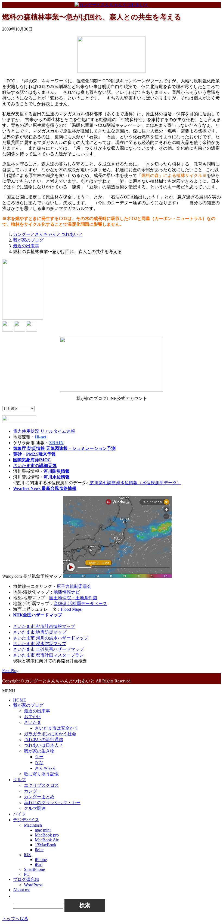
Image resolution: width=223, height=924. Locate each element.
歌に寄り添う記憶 (41, 774)
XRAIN (56, 442)
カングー (32, 791)
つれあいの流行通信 (43, 739)
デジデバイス (26, 819)
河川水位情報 (57, 477)
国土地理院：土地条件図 (73, 597)
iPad (38, 864)
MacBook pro (47, 835)
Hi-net (40, 437)
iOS (27, 854)
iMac (39, 849)
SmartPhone (34, 869)
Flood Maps (71, 609)
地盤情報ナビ (67, 592)
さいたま (32, 722)
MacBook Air (46, 840)
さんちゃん (46, 768)
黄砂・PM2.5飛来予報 (34, 454)
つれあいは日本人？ (43, 745)
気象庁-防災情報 (29, 448)
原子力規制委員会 (74, 586)
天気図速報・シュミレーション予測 (81, 448)
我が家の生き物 (39, 751)
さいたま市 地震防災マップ (39, 632)
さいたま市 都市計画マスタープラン (48, 655)
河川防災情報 (57, 471)
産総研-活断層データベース (80, 603)
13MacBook (45, 844)
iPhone (41, 859)
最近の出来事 (37, 711)
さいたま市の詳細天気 (35, 465)
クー (39, 756)
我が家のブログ (28, 705)
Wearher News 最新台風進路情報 (44, 488)
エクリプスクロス (41, 785)
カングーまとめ (39, 796)
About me (21, 889)
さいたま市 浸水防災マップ (39, 643)
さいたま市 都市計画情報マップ (44, 626)
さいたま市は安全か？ (56, 728)
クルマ (19, 779)
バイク (19, 814)
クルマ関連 (35, 808)
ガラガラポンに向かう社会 (50, 734)
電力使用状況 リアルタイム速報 (44, 431)
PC (26, 874)
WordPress (33, 885)
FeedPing (10, 670)
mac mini (43, 830)
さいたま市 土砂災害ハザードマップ (48, 649)
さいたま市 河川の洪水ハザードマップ (50, 638)
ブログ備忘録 (26, 879)
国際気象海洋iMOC (32, 460)
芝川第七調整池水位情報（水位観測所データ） (135, 482)
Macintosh (33, 825)
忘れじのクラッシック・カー (52, 802)
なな (39, 762)
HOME (19, 700)
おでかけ (32, 716)
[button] (15, 896)
